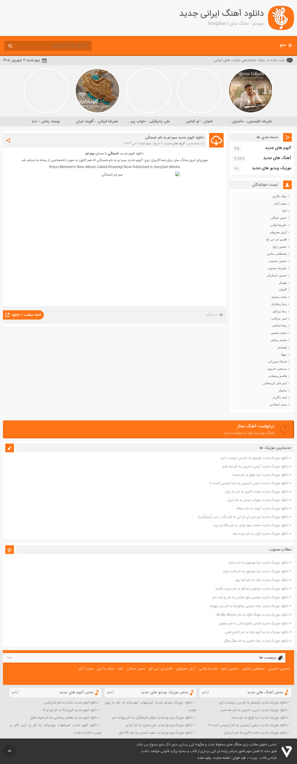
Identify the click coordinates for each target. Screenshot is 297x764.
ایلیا (284, 210)
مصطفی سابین (277, 253)
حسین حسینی (278, 260)
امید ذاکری (280, 397)
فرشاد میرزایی (277, 361)
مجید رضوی (279, 296)
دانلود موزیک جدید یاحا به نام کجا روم (262, 580)
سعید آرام (280, 203)
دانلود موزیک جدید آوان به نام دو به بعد (260, 534)
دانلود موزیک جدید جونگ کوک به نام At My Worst (252, 615)
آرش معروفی (278, 232)
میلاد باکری (279, 196)
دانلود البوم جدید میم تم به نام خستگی (174, 137)
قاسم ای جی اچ (276, 239)
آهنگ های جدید (277, 158)
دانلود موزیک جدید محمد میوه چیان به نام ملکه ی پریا (251, 525)
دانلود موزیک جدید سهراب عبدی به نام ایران (258, 500)
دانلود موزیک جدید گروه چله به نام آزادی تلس (257, 632)
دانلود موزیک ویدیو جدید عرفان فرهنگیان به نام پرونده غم (152, 718)
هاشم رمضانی (277, 376)
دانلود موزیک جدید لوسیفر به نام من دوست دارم (255, 458)
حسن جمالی (279, 217)
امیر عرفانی (279, 318)
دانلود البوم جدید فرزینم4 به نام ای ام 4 (70, 710)
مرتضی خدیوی (277, 368)
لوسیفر (282, 347)
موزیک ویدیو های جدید (271, 168)
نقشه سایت (221, 758)
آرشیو (205, 692)
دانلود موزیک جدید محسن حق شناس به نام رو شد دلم (250, 597)
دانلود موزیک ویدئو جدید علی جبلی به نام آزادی (159, 725)
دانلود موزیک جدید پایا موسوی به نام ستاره (259, 563)
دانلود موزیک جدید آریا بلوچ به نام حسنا (261, 475)
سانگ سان (234, 744)
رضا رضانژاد (279, 304)
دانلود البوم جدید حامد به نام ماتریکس (71, 702)
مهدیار (283, 282)
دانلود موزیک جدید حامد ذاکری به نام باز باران (257, 492)
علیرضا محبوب (277, 268)
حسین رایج (280, 246)
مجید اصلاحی (278, 404)
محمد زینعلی (278, 340)
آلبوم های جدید (175, 143)
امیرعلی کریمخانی (275, 383)
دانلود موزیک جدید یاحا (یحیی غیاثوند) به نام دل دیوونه (249, 606)
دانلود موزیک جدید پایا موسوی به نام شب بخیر (256, 571)
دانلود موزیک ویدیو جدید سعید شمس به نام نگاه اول (155, 733)
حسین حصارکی (277, 275)
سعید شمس (279, 332)
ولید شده (204, 758)
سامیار (282, 390)
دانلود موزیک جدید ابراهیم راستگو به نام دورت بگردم (252, 589)
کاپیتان (283, 289)
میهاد (283, 354)
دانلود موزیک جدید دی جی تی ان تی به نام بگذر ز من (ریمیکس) (243, 517)
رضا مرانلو (280, 311)
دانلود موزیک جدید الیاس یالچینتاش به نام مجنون (254, 623)
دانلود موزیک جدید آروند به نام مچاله (262, 508)
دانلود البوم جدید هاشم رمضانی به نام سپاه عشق (64, 718)
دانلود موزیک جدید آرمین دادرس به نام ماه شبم (255, 466)
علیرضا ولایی (278, 225)
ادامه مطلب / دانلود (26, 315)
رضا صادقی (279, 325)
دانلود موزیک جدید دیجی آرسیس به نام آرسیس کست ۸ (249, 483)
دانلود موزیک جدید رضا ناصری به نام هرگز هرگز (256, 641)
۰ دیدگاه (212, 315)
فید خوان (239, 758)
